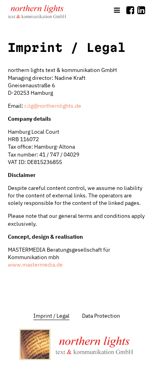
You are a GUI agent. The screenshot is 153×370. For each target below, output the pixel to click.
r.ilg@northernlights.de (52, 105)
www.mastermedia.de (35, 264)
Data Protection (101, 315)
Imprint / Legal (51, 315)
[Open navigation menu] (117, 11)
